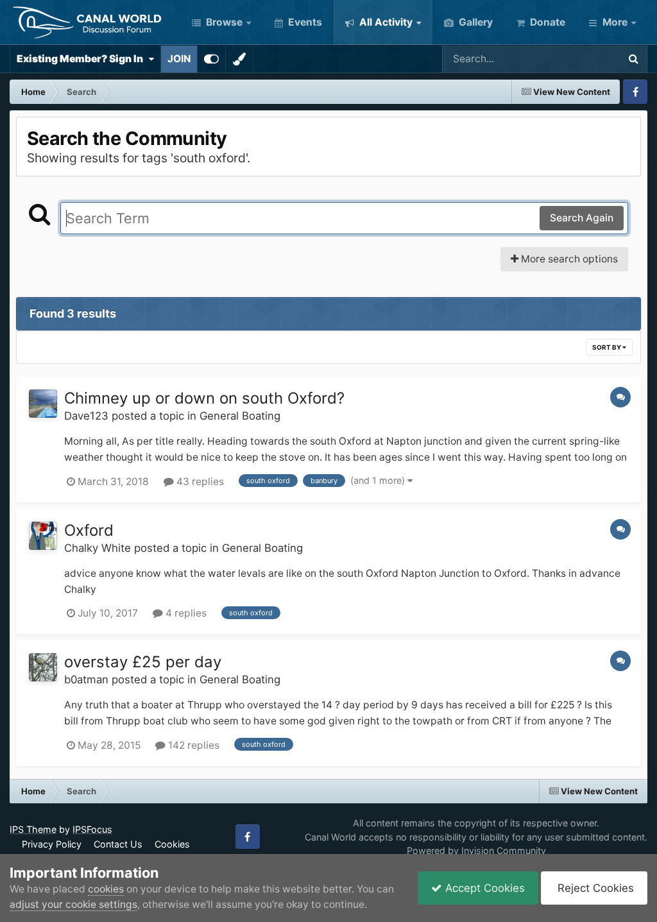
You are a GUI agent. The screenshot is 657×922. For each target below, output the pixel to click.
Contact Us (118, 844)
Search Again (581, 218)
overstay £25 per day (142, 662)
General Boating (240, 415)
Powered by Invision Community (476, 850)
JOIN (179, 59)
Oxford (89, 530)
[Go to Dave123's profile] (43, 403)
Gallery (474, 22)
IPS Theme (33, 829)
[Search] (633, 59)
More (615, 22)
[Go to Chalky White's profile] (43, 536)
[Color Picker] (239, 59)
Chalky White (97, 548)
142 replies (192, 745)
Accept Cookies (483, 888)
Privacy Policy (51, 844)
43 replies (199, 481)
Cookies (172, 844)
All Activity (385, 22)
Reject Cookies (594, 888)
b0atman (86, 679)
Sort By (607, 347)
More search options (568, 259)
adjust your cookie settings (73, 904)
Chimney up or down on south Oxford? (204, 398)
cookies (106, 889)
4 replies (185, 613)
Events (304, 22)
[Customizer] (211, 59)
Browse (223, 22)
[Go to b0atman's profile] (43, 667)
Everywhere (574, 58)
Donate (546, 22)
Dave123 (86, 415)
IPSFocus (92, 829)
